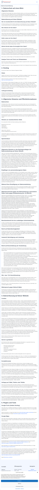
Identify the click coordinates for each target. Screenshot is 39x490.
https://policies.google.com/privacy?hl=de (20, 413)
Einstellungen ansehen (19, 486)
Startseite (32, 469)
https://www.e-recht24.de (8, 457)
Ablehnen (19, 483)
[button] (37, 472)
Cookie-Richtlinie (17, 488)
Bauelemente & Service (32, 470)
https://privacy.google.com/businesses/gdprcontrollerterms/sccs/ (12, 443)
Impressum (22, 488)
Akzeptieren (19, 480)
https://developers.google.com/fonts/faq (26, 412)
